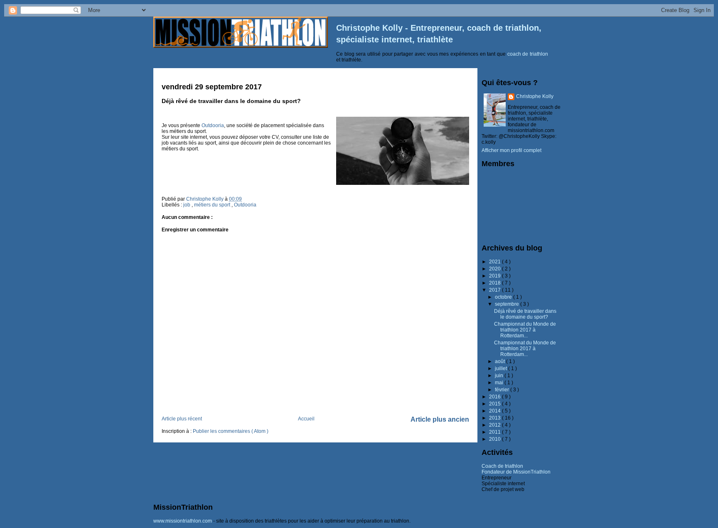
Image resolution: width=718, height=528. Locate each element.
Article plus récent (182, 419)
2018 (495, 283)
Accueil (306, 419)
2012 (495, 425)
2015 (495, 404)
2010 (495, 439)
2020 (495, 269)
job (187, 205)
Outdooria (213, 125)
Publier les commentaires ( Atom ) (230, 431)
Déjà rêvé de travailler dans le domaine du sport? (525, 314)
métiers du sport (212, 205)
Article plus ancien (440, 419)
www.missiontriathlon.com (182, 521)
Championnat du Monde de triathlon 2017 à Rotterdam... (525, 330)
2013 (495, 418)
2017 (495, 290)
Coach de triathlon (502, 466)
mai (499, 383)
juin (499, 375)
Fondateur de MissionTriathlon (516, 472)
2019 (495, 276)
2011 (495, 432)
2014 (495, 411)
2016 (495, 397)
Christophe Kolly (534, 96)
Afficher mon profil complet (511, 150)
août (500, 361)
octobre (504, 297)
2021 (495, 262)
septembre (507, 304)
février (502, 390)
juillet (501, 368)
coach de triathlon (527, 54)
